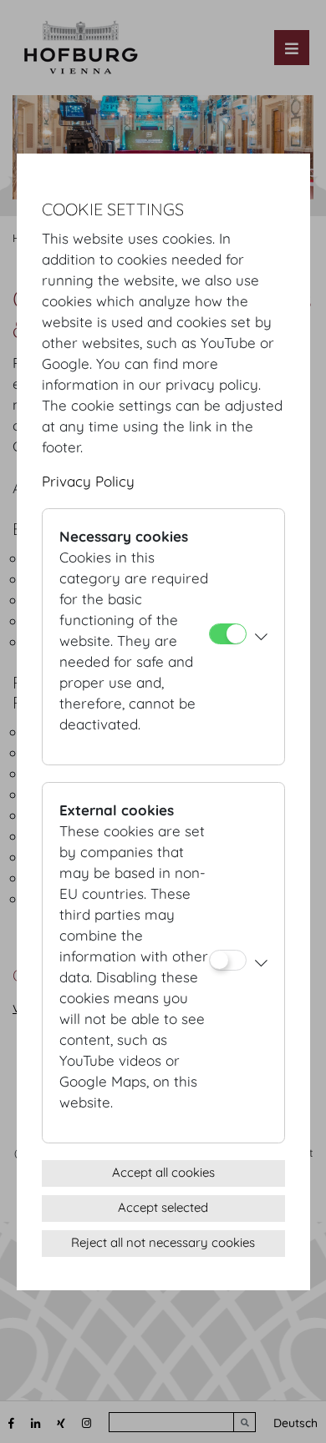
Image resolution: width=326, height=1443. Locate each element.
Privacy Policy (88, 481)
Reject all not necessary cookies (163, 1242)
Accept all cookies (163, 1172)
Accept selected (163, 1207)
